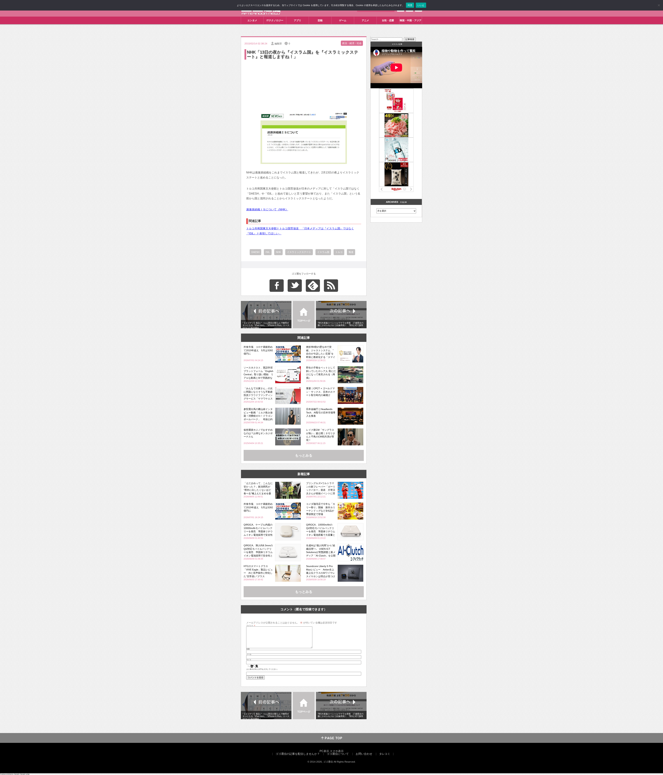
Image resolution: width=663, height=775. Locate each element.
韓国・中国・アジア (410, 20)
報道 (351, 252)
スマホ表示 (337, 751)
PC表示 (324, 751)
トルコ (339, 252)
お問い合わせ (364, 753)
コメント (250, 625)
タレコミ (384, 753)
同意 (410, 5)
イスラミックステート (299, 252)
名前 (248, 649)
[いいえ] (658, 5)
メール (248, 654)
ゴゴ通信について (338, 753)
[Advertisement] (303, 86)
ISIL (268, 252)
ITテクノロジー (275, 20)
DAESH (255, 252)
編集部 (278, 43)
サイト (248, 660)
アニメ (365, 20)
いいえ (420, 5)
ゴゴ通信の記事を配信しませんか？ (298, 753)
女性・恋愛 (388, 20)
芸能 (320, 20)
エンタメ (252, 20)
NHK (278, 252)
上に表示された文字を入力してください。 (262, 669)
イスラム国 (323, 252)
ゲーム (342, 20)
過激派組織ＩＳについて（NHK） (267, 209)
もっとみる (303, 455)
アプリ (297, 20)
